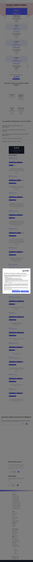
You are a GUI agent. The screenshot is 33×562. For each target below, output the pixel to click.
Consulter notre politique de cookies (8, 289)
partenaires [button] (13, 274)
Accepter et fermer (25, 291)
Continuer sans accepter (16, 291)
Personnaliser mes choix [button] (16, 289)
